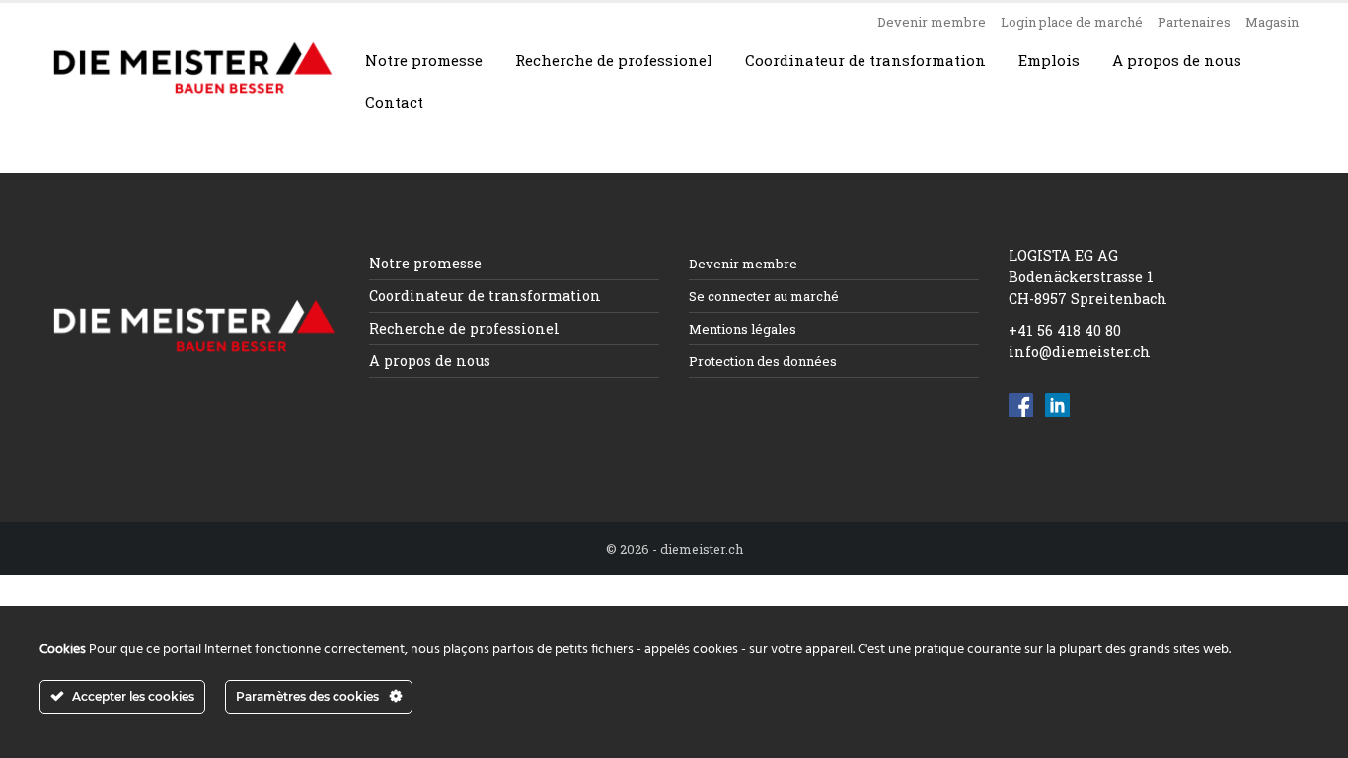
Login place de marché (1072, 22)
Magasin (1272, 22)
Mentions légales (742, 329)
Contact (394, 102)
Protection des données (763, 361)
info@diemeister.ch (1080, 351)
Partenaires (1194, 22)
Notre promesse (424, 60)
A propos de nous (1176, 60)
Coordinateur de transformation (865, 60)
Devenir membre (931, 22)
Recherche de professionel (613, 60)
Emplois (1049, 60)
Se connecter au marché (764, 296)
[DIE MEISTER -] (193, 68)
